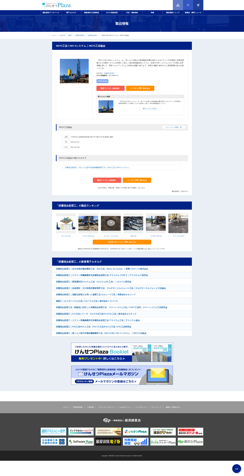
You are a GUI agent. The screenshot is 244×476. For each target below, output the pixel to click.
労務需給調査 (78, 407)
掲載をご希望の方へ (173, 407)
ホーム (54, 35)
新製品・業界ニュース (193, 12)
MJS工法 (133, 236)
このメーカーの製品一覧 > (174, 127)
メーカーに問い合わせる (140, 88)
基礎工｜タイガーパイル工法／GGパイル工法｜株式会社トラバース (87, 301)
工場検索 (90, 407)
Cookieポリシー (125, 407)
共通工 (70, 35)
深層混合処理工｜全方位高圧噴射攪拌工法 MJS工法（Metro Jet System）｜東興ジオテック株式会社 (102, 269)
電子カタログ (71, 12)
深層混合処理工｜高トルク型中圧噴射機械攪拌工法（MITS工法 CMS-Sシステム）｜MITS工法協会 (101, 333)
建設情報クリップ (172, 12)
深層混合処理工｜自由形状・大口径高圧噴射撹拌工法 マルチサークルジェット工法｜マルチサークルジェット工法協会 (111, 288)
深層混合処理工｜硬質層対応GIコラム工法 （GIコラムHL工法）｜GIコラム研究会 (93, 282)
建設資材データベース (51, 12)
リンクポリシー (141, 407)
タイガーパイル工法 (111, 236)
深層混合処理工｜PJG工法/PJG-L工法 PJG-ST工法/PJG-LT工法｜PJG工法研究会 (93, 327)
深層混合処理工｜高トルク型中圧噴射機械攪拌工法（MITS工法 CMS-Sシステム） (97, 167)
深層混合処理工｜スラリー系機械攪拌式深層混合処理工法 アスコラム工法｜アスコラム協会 (98, 320)
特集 (152, 12)
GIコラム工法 (66, 236)
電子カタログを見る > (150, 109)
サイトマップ (156, 407)
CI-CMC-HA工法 (156, 236)
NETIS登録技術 (112, 12)
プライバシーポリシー (106, 407)
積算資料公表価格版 (91, 12)
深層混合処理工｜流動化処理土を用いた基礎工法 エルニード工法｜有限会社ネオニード (96, 294)
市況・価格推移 (132, 12)
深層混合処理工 (80, 35)
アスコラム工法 (178, 236)
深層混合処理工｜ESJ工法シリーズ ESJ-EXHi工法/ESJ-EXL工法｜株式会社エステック (96, 314)
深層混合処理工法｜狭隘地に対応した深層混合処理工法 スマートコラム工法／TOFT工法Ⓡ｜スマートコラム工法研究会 (111, 307)
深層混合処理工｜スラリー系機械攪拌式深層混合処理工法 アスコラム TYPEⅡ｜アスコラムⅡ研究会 (102, 275)
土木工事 (62, 35)
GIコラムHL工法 (88, 236)
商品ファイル (110, 88)
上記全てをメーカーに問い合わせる (122, 242)
